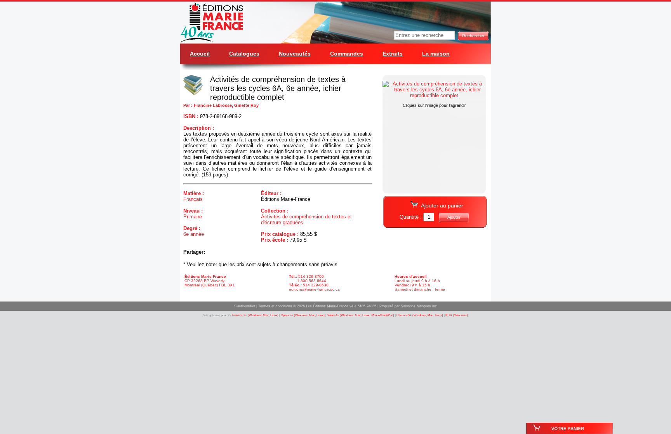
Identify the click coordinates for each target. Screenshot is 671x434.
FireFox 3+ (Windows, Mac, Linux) (255, 315)
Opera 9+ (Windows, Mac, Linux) (303, 315)
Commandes (346, 54)
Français (193, 199)
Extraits (392, 54)
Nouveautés (295, 54)
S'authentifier (244, 306)
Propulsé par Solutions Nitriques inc (408, 306)
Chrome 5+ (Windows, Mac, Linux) (419, 315)
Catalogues (244, 54)
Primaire (192, 217)
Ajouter (454, 217)
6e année (193, 234)
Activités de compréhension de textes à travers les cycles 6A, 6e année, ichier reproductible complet (278, 88)
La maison (436, 54)
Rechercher (473, 35)
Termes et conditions (275, 306)
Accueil (200, 54)
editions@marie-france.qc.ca (314, 289)
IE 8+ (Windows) (456, 315)
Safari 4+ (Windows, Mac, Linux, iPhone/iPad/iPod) (360, 315)
